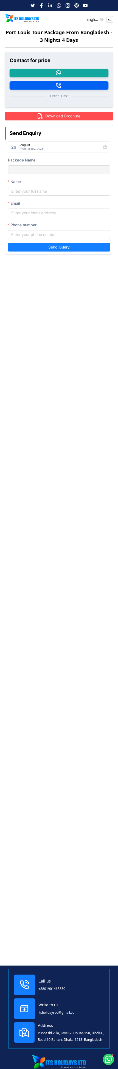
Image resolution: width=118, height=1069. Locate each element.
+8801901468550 (51, 988)
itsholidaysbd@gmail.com (57, 1012)
